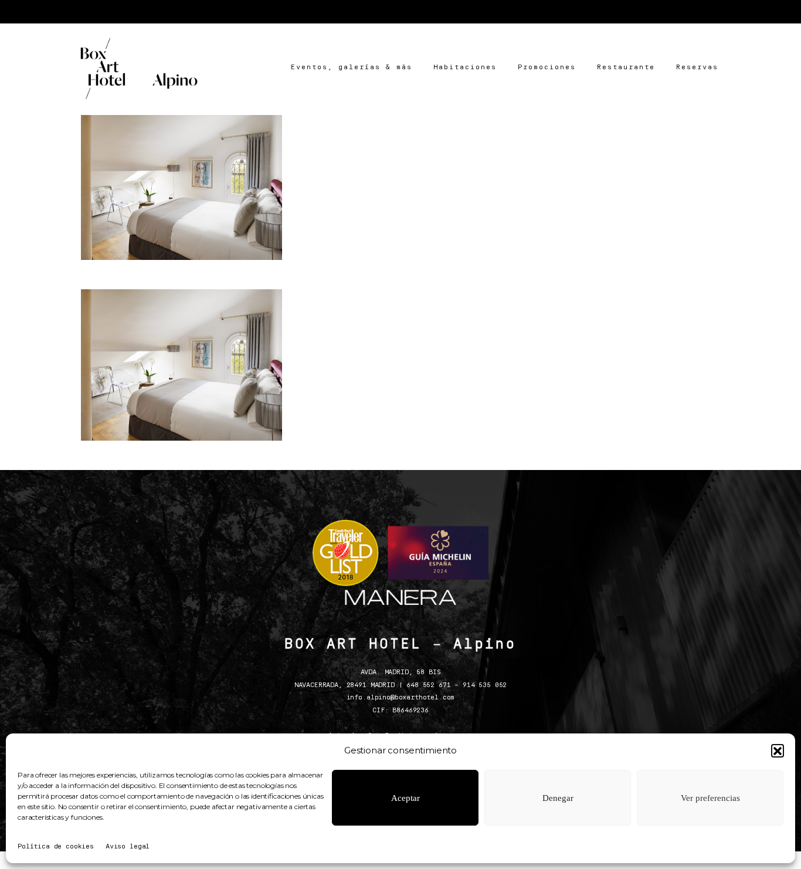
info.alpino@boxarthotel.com (401, 697)
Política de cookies (56, 846)
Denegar (557, 798)
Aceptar (405, 798)
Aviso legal (128, 846)
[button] (777, 750)
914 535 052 (485, 685)
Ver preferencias (710, 798)
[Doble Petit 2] (400, 184)
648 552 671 (428, 685)
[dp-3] (619, 184)
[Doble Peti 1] (181, 184)
